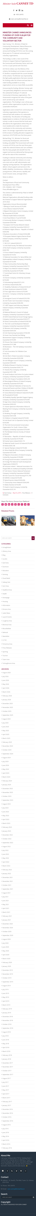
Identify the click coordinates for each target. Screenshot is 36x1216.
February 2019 (7, 1007)
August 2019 (6, 984)
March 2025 (6, 736)
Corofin (4, 557)
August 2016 (6, 1123)
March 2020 (6, 957)
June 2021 (5, 899)
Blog (3, 553)
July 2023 (5, 806)
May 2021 (5, 903)
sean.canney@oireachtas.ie (15, 1188)
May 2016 (5, 1134)
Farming (5, 572)
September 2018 (7, 1026)
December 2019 (7, 968)
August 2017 (6, 1076)
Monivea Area (6, 623)
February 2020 (7, 960)
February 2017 (7, 1100)
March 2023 (6, 821)
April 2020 (5, 953)
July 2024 (5, 760)
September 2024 (7, 752)
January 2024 (6, 783)
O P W (4, 638)
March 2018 (6, 1049)
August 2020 (6, 937)
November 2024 (7, 744)
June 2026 (5, 678)
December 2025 (7, 702)
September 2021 (7, 887)
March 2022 (6, 864)
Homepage (5, 596)
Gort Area (5, 584)
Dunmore (5, 565)
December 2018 (7, 1015)
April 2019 (5, 999)
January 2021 (6, 918)
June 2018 (5, 1038)
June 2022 (5, 852)
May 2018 (5, 1042)
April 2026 (5, 686)
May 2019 (5, 995)
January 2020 (6, 964)
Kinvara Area (6, 607)
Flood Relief (6, 576)
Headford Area (7, 588)
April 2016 (5, 1138)
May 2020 (5, 949)
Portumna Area (7, 642)
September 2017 (7, 1073)
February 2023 (7, 825)
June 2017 (5, 1084)
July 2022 (5, 848)
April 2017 (5, 1092)
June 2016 (5, 1131)
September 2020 (7, 933)
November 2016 (7, 1111)
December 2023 (7, 787)
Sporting (5, 650)
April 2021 (5, 906)
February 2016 (7, 1146)
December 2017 (7, 1061)
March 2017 (6, 1096)
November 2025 (7, 705)
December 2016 (7, 1107)
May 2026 (5, 682)
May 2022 (5, 856)
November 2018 (7, 1018)
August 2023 (6, 802)
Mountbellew (6, 627)
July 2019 (5, 988)
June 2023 (5, 810)
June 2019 (5, 991)
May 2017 (5, 1088)
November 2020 (7, 926)
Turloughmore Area (8, 661)
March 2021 (6, 910)
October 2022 (6, 837)
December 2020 (7, 922)
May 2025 (5, 729)
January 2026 (6, 698)
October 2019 (6, 976)
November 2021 (7, 879)
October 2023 (6, 794)
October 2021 (6, 883)
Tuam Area (5, 657)
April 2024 (5, 771)
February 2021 (7, 914)
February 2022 (7, 868)
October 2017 (6, 1069)
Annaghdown (6, 545)
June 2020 (5, 945)
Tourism (5, 654)
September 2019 (7, 980)
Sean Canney (7, 494)
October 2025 (6, 709)
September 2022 (7, 841)
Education (5, 569)
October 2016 (6, 1115)
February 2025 (7, 740)
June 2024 (5, 763)
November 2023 (7, 790)
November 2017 (7, 1065)
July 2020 (5, 941)
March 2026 (6, 690)
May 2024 (5, 767)
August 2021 (6, 891)
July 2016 (5, 1127)
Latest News (6, 611)
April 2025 (5, 732)
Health (4, 592)
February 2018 (7, 1053)
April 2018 (5, 1046)
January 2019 (6, 1011)
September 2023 (7, 798)
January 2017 (6, 1103)
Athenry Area (6, 549)
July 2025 (5, 721)
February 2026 (7, 694)
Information (6, 603)
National (5, 630)
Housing (5, 600)
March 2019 (6, 1003)
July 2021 (5, 895)
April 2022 (5, 860)
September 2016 (7, 1119)
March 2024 (6, 775)
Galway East (6, 580)
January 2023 (6, 829)
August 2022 (6, 845)
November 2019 (7, 972)
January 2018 (6, 1057)
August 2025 (6, 717)
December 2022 (7, 833)
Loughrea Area (7, 619)
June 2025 (5, 725)
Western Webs (15, 1213)
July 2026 (5, 674)
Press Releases (26, 494)
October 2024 (6, 748)
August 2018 (6, 1030)
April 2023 (5, 817)
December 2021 (7, 875)
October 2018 (6, 1022)
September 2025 (7, 713)
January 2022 (6, 872)
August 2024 (6, 756)
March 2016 (6, 1142)
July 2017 (5, 1080)
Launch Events (7, 615)
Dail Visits (5, 561)
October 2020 (6, 930)
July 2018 (5, 1034)
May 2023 (5, 814)
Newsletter (5, 634)
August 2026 (6, 671)
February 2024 (7, 779)
